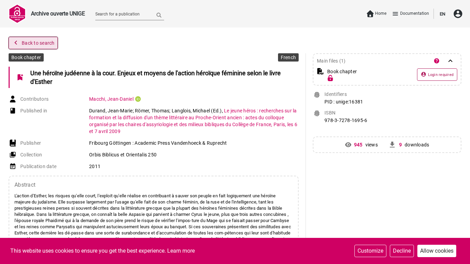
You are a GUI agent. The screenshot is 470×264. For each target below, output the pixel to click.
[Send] (159, 15)
